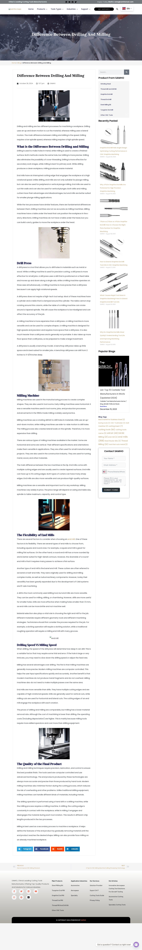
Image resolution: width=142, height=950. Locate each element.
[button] (46, 9)
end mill (71, 539)
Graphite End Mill (106, 94)
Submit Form (111, 490)
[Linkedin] (66, 2)
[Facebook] (72, 2)
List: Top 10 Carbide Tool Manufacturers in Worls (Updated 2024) (112, 393)
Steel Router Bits (113, 441)
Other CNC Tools (107, 115)
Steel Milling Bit (106, 105)
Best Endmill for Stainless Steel (111, 419)
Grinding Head (106, 84)
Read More (103, 406)
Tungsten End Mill (107, 110)
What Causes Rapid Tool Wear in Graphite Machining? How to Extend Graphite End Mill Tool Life (113, 298)
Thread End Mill (106, 99)
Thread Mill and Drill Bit (109, 89)
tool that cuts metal (118, 444)
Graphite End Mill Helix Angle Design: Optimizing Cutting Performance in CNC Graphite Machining (113, 151)
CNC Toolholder (118, 423)
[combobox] (104, 472)
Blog (19, 63)
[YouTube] (69, 2)
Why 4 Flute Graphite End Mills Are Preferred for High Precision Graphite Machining (113, 187)
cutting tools (106, 429)
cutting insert (116, 426)
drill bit (112, 433)
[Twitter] (76, 2)
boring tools (104, 423)
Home (14, 63)
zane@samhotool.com (123, 2)
